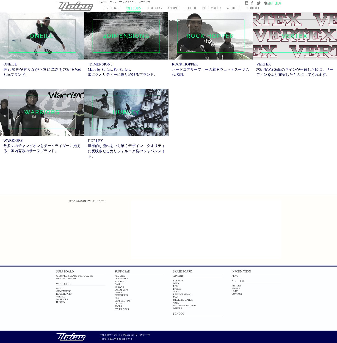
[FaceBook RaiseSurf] (250, 3)
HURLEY (60, 302)
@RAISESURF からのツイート (88, 200)
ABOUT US (239, 281)
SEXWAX (119, 287)
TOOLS (118, 306)
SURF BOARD (65, 271)
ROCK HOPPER (64, 294)
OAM (117, 284)
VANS (176, 303)
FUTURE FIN (121, 295)
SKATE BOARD (182, 271)
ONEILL (60, 288)
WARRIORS (62, 299)
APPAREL (179, 276)
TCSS (176, 291)
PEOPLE (236, 288)
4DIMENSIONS (63, 291)
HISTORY (236, 285)
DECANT (119, 303)
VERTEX (60, 296)
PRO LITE (120, 276)
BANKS (177, 289)
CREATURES (121, 278)
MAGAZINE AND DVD (184, 305)
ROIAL (176, 286)
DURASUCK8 (121, 290)
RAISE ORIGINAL (182, 294)
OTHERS (177, 308)
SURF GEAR (122, 271)
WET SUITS (63, 284)
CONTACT (237, 294)
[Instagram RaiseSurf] (246, 3)
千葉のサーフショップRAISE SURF (115, 2)
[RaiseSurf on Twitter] (257, 3)
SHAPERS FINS (123, 300)
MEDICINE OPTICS (183, 300)
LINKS (235, 291)
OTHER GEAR (122, 309)
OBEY (176, 283)
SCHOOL (178, 313)
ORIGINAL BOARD (66, 278)
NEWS (235, 276)
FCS (117, 298)
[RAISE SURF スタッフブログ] (271, 3)
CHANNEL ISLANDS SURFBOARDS (74, 276)
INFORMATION (241, 271)
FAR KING (120, 281)
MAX (175, 297)
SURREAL (178, 280)
